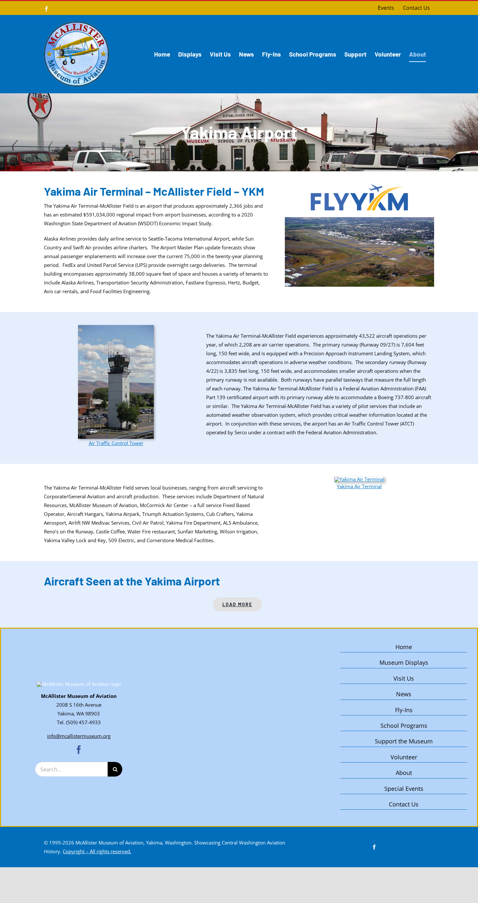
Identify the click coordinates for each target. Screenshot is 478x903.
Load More (237, 604)
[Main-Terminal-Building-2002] (359, 479)
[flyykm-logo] (359, 186)
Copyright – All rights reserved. (97, 851)
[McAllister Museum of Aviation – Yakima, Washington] (79, 684)
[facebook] (78, 749)
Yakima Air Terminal (359, 486)
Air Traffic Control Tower (116, 443)
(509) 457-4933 (83, 722)
